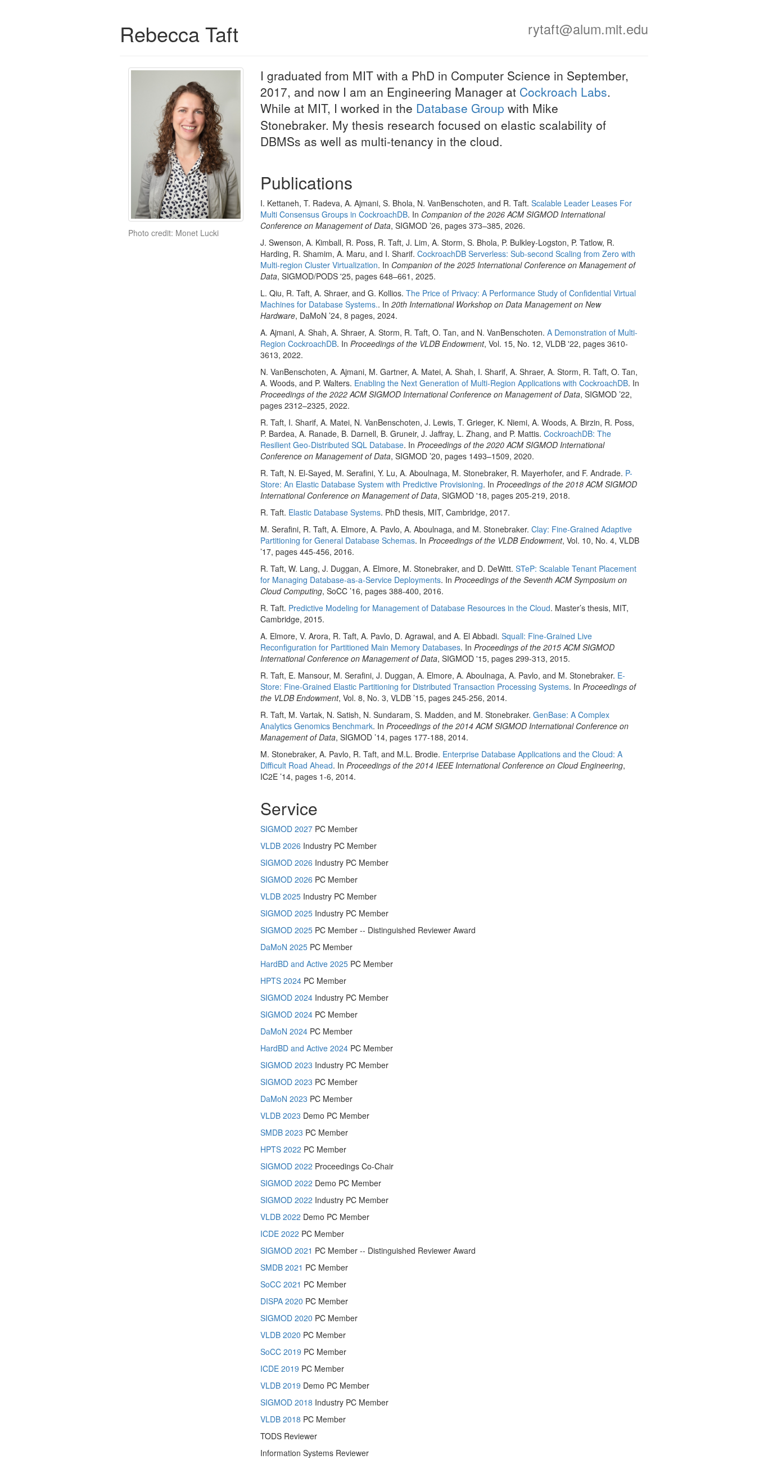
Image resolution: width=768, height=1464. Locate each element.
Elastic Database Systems (334, 512)
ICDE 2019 (279, 1368)
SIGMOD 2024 (286, 997)
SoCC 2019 (280, 1351)
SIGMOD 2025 (286, 913)
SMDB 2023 (281, 1132)
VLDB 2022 (280, 1216)
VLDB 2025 (280, 896)
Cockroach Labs (563, 91)
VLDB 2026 (280, 845)
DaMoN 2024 (284, 1031)
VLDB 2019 (280, 1385)
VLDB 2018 (280, 1419)
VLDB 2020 (280, 1334)
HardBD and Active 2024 (304, 1048)
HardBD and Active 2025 (304, 963)
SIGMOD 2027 (286, 828)
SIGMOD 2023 (286, 1064)
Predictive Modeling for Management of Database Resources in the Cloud (419, 607)
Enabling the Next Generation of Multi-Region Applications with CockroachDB (491, 382)
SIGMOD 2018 (286, 1402)
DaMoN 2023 (284, 1098)
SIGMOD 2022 (286, 1166)
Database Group (460, 108)
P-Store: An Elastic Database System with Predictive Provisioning (446, 478)
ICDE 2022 (279, 1233)
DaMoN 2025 (284, 946)
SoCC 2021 (280, 1284)
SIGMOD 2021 (286, 1250)
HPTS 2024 (280, 980)
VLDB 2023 (280, 1115)
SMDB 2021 (281, 1267)
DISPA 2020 (281, 1301)
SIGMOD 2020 (286, 1317)
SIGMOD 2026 (286, 862)
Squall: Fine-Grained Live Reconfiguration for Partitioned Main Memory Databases (426, 641)
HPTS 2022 (280, 1149)
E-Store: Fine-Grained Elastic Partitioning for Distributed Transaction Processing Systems (442, 681)
